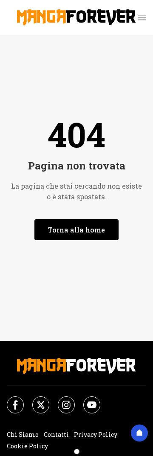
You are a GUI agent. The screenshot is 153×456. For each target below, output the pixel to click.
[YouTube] (86, 399)
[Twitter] (35, 399)
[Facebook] (10, 399)
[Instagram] (61, 399)
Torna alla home (76, 229)
